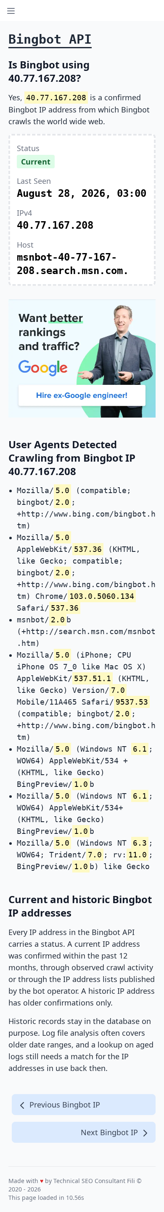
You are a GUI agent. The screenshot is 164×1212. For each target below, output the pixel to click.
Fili (131, 1181)
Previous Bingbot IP (63, 1105)
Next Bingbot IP (110, 1132)
